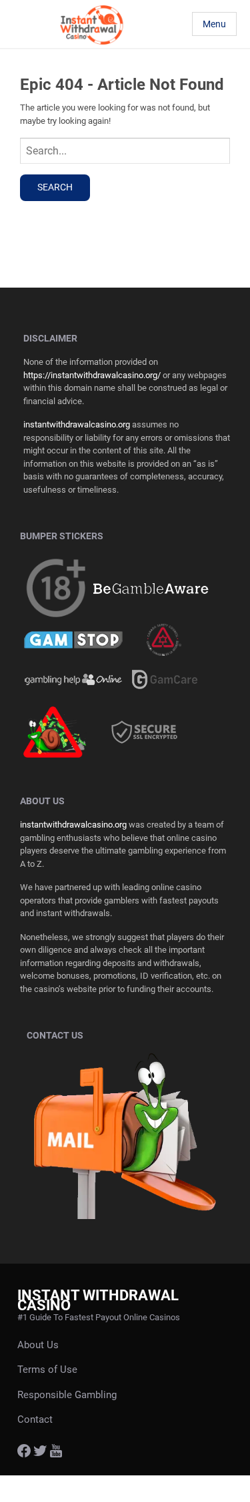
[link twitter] (40, 1454)
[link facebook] (24, 1454)
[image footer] (151, 588)
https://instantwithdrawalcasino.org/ (92, 375)
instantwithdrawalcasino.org (76, 424)
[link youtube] (56, 1454)
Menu (214, 24)
